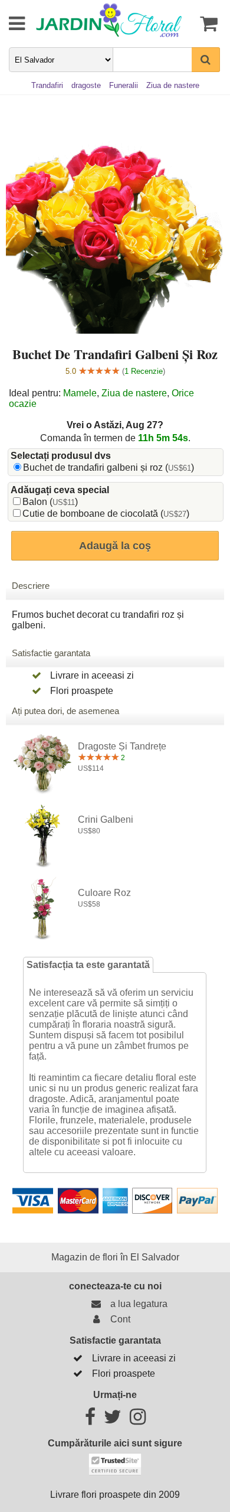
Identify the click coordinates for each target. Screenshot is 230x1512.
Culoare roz (104, 893)
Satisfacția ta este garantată (88, 965)
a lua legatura (136, 1304)
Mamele (80, 393)
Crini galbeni (105, 819)
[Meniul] (9, 24)
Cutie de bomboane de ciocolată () (105, 514)
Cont (118, 1319)
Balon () (50, 502)
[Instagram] (138, 1420)
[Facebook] (90, 1420)
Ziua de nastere (134, 393)
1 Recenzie (143, 371)
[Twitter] (112, 1420)
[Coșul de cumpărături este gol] (207, 24)
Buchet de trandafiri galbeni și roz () (108, 467)
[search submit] (206, 59)
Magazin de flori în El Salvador (115, 1257)
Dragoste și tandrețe (122, 746)
